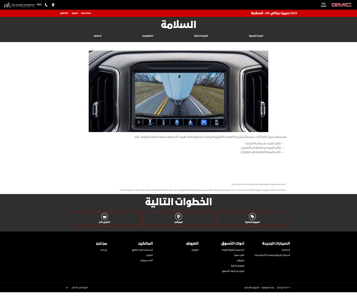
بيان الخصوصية (268, 287)
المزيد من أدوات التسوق (233, 271)
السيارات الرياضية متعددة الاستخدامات (272, 255)
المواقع (240, 260)
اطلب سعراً (239, 255)
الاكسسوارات (146, 260)
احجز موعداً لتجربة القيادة (233, 250)
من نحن (104, 250)
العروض (195, 250)
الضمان (149, 255)
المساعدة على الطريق (142, 250)
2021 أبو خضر (282, 287)
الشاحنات (285, 250)
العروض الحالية (237, 265)
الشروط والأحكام (252, 287)
